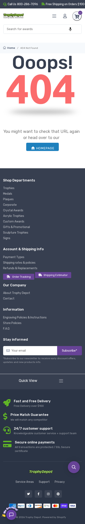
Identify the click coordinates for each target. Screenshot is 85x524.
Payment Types (13, 257)
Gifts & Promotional (16, 227)
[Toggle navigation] (61, 381)
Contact (8, 298)
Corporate (10, 205)
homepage (45, 148)
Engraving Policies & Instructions (25, 317)
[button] (70, 29)
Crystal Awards (13, 210)
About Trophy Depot (16, 293)
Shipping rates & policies (19, 262)
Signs (6, 238)
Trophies (8, 188)
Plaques (8, 199)
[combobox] (42, 29)
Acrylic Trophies (13, 216)
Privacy (60, 482)
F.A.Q (6, 328)
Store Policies (12, 323)
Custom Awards (13, 221)
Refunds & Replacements (20, 268)
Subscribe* (69, 350)
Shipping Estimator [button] (56, 275)
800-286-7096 (27, 4)
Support (44, 482)
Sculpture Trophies (15, 232)
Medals (7, 193)
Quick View (28, 380)
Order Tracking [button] (21, 276)
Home (11, 47)
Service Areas (24, 482)
